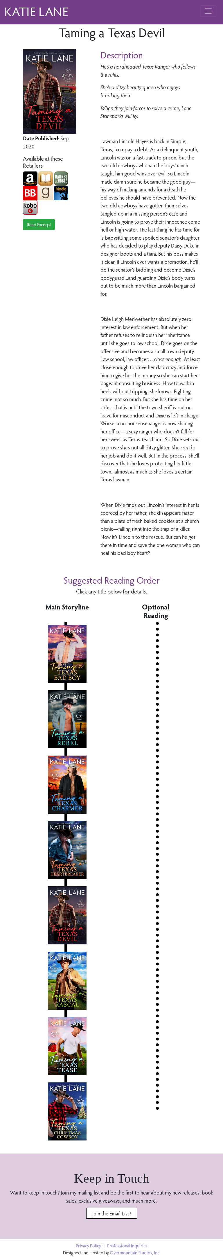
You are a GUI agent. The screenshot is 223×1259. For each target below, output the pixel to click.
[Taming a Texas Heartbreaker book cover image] (67, 850)
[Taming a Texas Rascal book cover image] (67, 981)
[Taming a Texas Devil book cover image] (67, 915)
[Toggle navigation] (208, 11)
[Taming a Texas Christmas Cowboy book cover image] (67, 1111)
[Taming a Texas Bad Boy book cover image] (67, 654)
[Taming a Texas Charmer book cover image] (67, 785)
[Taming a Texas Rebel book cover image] (67, 719)
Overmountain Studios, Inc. (135, 1252)
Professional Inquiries (127, 1245)
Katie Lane (36, 11)
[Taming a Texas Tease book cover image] (67, 1046)
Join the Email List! (111, 1213)
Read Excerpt (39, 224)
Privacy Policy (88, 1245)
